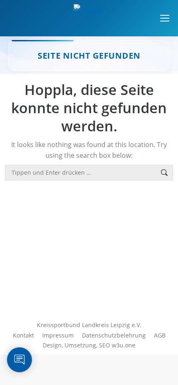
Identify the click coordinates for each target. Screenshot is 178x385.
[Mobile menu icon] (165, 18)
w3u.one (123, 345)
